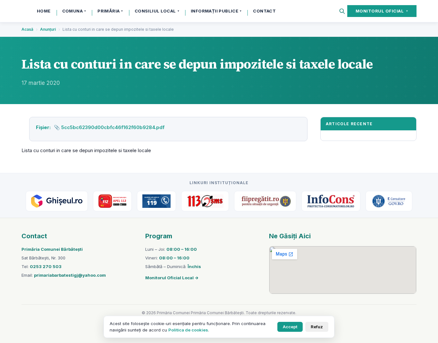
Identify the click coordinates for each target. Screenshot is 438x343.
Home (44, 10)
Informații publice (216, 10)
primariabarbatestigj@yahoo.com (70, 275)
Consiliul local (157, 10)
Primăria (110, 10)
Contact (264, 10)
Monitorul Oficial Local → (171, 277)
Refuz (317, 326)
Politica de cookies (188, 329)
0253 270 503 (46, 266)
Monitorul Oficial (382, 10)
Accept (290, 326)
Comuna (74, 10)
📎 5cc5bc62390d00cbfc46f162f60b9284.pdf (109, 127)
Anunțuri (48, 29)
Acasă (27, 29)
